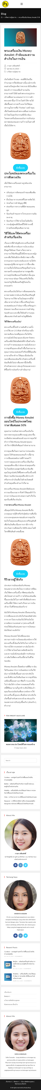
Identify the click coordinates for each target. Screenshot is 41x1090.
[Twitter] (25, 865)
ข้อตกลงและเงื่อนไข (11, 1004)
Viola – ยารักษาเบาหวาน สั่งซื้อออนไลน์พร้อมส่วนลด (20, 797)
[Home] (1, 17)
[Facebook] (15, 865)
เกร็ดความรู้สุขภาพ (13, 72)
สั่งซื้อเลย (20, 167)
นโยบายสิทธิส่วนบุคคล (12, 1000)
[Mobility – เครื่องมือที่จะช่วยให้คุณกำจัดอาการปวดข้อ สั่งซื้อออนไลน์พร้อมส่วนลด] (8, 977)
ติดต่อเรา (7, 996)
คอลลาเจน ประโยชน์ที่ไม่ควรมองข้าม (20, 744)
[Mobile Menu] (22, 4)
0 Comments (18, 956)
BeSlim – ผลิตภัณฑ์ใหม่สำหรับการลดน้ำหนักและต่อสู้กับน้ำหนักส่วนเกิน (24, 964)
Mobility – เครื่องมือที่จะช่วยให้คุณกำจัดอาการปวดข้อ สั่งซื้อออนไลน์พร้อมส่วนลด (24, 976)
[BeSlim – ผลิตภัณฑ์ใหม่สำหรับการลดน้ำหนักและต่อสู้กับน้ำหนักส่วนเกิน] (8, 965)
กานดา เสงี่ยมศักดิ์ (13, 66)
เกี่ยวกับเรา (7, 992)
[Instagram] (20, 865)
